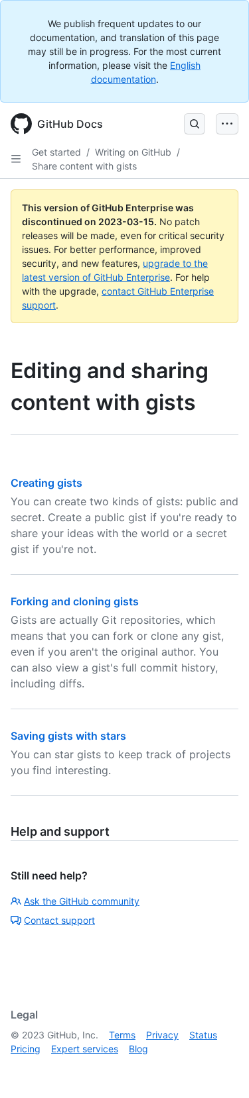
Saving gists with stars (68, 735)
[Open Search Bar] (194, 123)
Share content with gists (84, 166)
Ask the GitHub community (81, 901)
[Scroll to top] (220, 1069)
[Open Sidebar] (16, 159)
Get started (56, 152)
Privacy (162, 1034)
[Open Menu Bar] (227, 123)
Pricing (26, 1048)
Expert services (84, 1048)
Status (203, 1034)
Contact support (59, 920)
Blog (138, 1048)
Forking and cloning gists (75, 601)
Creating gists (46, 482)
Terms (122, 1034)
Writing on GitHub (133, 152)
